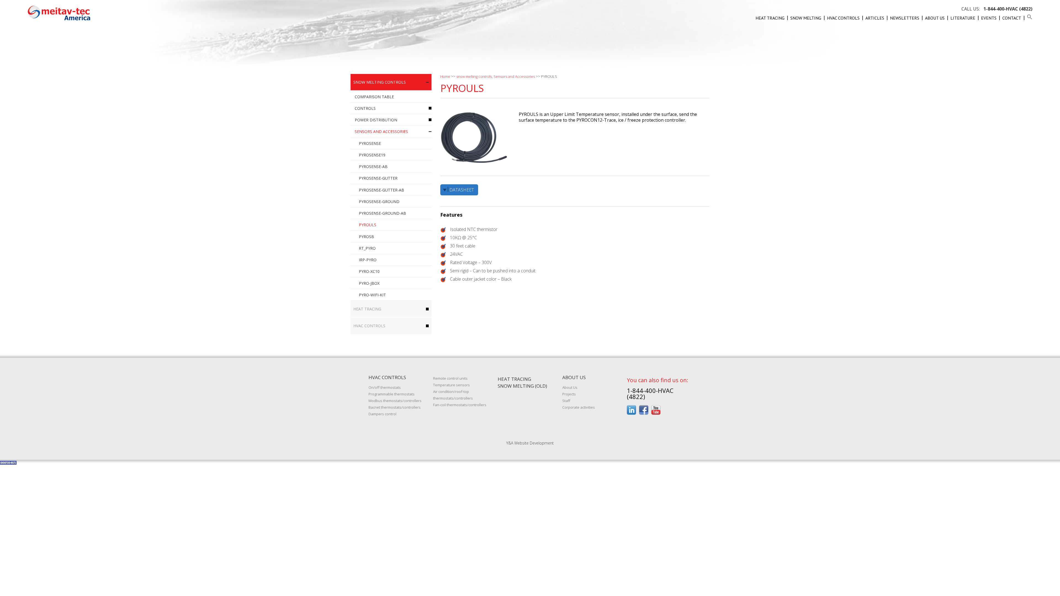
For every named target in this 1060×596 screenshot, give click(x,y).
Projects (569, 394)
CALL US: (996, 9)
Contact (1011, 18)
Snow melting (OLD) (522, 386)
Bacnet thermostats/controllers (395, 407)
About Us (935, 18)
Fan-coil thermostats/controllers (459, 404)
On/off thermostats (385, 387)
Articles (874, 18)
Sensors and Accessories (514, 76)
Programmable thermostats (392, 394)
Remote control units (450, 378)
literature (962, 18)
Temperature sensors (451, 384)
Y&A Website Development (530, 443)
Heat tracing (770, 18)
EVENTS (989, 18)
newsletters (904, 18)
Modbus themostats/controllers (395, 400)
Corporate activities (578, 407)
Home (445, 76)
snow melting (805, 18)
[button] (1029, 18)
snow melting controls (474, 76)
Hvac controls (843, 18)
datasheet (461, 190)
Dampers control (382, 413)
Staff (566, 400)
